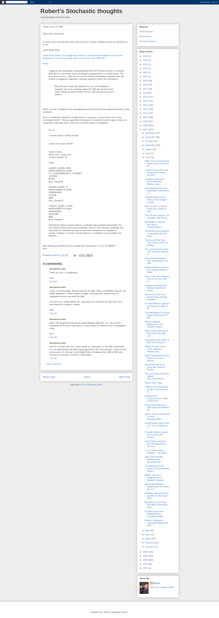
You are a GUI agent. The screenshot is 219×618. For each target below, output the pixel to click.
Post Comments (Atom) (92, 384)
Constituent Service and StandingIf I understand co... (157, 190)
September (150, 145)
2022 (145, 68)
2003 (145, 564)
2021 (145, 72)
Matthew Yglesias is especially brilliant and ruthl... (156, 523)
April (147, 534)
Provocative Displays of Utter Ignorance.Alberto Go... (157, 407)
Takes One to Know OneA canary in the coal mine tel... (157, 163)
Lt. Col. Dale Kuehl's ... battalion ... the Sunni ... (157, 451)
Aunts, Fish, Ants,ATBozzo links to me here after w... (157, 279)
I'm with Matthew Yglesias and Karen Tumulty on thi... (157, 306)
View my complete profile (162, 587)
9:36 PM (53, 313)
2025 (145, 56)
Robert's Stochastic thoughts (81, 11)
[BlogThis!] (82, 255)
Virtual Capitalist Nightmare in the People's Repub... (154, 324)
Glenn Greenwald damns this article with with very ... (156, 333)
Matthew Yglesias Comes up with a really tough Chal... (157, 495)
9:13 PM (53, 282)
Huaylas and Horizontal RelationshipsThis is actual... (156, 288)
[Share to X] (85, 255)
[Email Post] (74, 255)
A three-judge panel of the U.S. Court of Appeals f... (157, 425)
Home (87, 377)
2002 (145, 568)
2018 (145, 84)
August (149, 149)
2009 (145, 121)
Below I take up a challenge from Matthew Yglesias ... (155, 477)
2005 (145, 556)
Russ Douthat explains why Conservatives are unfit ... (156, 260)
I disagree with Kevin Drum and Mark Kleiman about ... (154, 181)
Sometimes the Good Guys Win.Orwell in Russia (155, 367)
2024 (145, 60)
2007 (145, 129)
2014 (145, 101)
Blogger (124, 612)
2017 (145, 89)
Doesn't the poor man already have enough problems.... (156, 297)
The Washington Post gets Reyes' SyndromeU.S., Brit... (157, 315)
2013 (145, 105)
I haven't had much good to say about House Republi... (156, 172)
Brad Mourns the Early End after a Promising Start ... (156, 504)
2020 (145, 76)
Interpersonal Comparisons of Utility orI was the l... (156, 398)
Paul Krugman (146, 31)
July (147, 153)
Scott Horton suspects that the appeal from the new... (155, 443)
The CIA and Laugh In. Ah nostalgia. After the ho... (157, 216)
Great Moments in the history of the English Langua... (156, 199)
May (147, 530)
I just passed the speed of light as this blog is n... (157, 341)
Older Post (124, 377)
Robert (156, 583)
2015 (145, 97)
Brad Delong (145, 36)
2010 (145, 117)
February (150, 542)
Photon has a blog (153, 383)
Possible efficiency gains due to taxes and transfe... (156, 434)
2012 (145, 109)
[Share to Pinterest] (91, 255)
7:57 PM (53, 358)
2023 (145, 64)
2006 (145, 552)
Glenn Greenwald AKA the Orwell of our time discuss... (157, 358)
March (148, 538)
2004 (145, 560)
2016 (145, 93)
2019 (145, 80)
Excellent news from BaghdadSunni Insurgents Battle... (155, 514)
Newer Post (49, 377)
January (149, 547)
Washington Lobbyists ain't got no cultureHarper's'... (155, 224)
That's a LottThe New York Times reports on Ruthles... (156, 242)
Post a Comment (53, 364)
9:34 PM (53, 337)
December (150, 133)
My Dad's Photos (148, 41)
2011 (145, 113)
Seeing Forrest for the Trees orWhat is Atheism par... (155, 349)
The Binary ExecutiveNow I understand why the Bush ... (157, 233)
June (148, 157)
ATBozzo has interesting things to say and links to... (156, 389)
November (150, 137)
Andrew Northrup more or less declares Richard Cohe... (157, 270)
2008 (145, 125)
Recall (45, 63)
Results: (52, 130)
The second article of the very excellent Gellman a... (156, 251)
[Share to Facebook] (88, 255)
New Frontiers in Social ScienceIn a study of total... (156, 208)
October (149, 141)
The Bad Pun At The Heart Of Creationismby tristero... (157, 468)
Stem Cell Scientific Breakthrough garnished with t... (154, 459)
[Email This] (80, 255)
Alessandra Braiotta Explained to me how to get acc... (157, 486)
